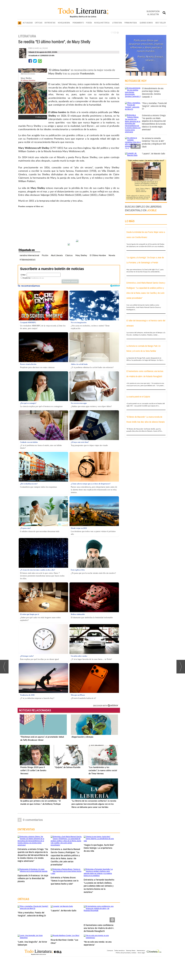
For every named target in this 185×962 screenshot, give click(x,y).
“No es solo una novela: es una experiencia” (98, 943)
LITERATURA (117, 22)
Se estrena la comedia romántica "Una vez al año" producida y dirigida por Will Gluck (154, 142)
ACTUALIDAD (28, 22)
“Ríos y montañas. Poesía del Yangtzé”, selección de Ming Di (32, 914)
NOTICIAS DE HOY (136, 81)
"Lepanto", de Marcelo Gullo (63, 910)
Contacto (110, 950)
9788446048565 (27, 260)
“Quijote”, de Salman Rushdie (67, 767)
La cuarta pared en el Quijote (138, 396)
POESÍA (89, 22)
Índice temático (119, 950)
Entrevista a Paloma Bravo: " (64, 880)
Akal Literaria (57, 255)
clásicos (69, 255)
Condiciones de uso (37, 278)
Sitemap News (130, 950)
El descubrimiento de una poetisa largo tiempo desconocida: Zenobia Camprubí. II (152, 92)
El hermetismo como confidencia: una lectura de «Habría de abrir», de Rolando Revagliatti (99, 928)
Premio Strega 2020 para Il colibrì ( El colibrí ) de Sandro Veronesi (33, 770)
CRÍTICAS (38, 22)
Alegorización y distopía (82, 737)
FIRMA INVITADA (130, 22)
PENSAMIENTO (78, 22)
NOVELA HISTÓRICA (101, 22)
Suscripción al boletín (153, 13)
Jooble (152, 210)
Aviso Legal (141, 953)
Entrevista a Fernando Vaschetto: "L (99, 886)
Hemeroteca (141, 950)
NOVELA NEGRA (64, 22)
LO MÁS (129, 221)
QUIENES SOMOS (146, 22)
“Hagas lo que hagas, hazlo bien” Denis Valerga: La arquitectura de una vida (99, 847)
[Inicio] (19, 23)
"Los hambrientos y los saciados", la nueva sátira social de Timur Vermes (103, 770)
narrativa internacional (29, 255)
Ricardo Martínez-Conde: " (64, 941)
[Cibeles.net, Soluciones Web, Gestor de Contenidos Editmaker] (154, 951)
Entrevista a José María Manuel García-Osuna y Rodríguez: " (65, 856)
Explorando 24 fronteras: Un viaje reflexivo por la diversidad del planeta (33, 878)
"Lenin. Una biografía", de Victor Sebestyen (32, 943)
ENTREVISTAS (50, 22)
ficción (45, 255)
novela (112, 255)
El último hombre (98, 255)
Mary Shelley (81, 255)
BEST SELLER (160, 22)
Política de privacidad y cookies (126, 953)
